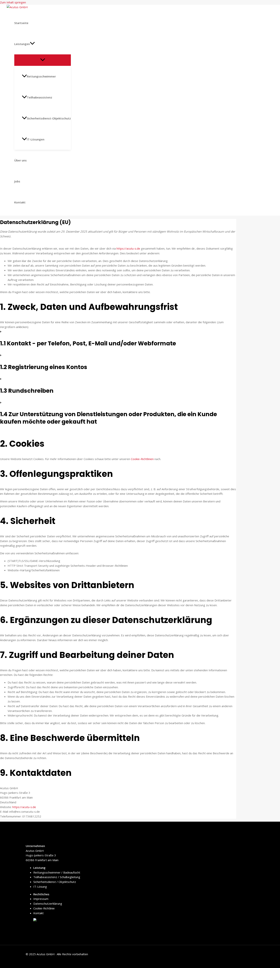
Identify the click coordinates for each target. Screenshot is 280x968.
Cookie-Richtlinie (44, 908)
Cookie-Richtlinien (142, 459)
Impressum (40, 899)
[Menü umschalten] (42, 59)
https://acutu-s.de (128, 248)
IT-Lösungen (35, 139)
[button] (32, 43)
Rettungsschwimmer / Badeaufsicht (56, 872)
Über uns (20, 160)
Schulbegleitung (69, 877)
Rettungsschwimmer (41, 76)
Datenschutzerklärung (47, 903)
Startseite (21, 23)
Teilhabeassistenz (39, 97)
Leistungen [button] (22, 44)
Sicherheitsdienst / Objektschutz (54, 882)
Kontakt (20, 202)
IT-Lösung (40, 886)
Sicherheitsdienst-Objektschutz (49, 118)
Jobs (17, 181)
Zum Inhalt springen (13, 2)
